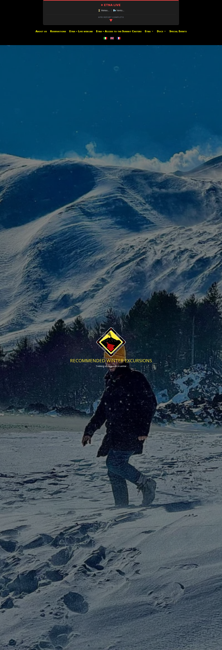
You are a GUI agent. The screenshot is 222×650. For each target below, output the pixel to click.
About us (41, 31)
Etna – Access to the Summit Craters (119, 31)
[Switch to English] (112, 38)
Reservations (58, 31)
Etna (148, 31)
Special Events (178, 31)
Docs (160, 31)
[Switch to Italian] (105, 38)
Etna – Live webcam (81, 31)
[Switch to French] (118, 38)
